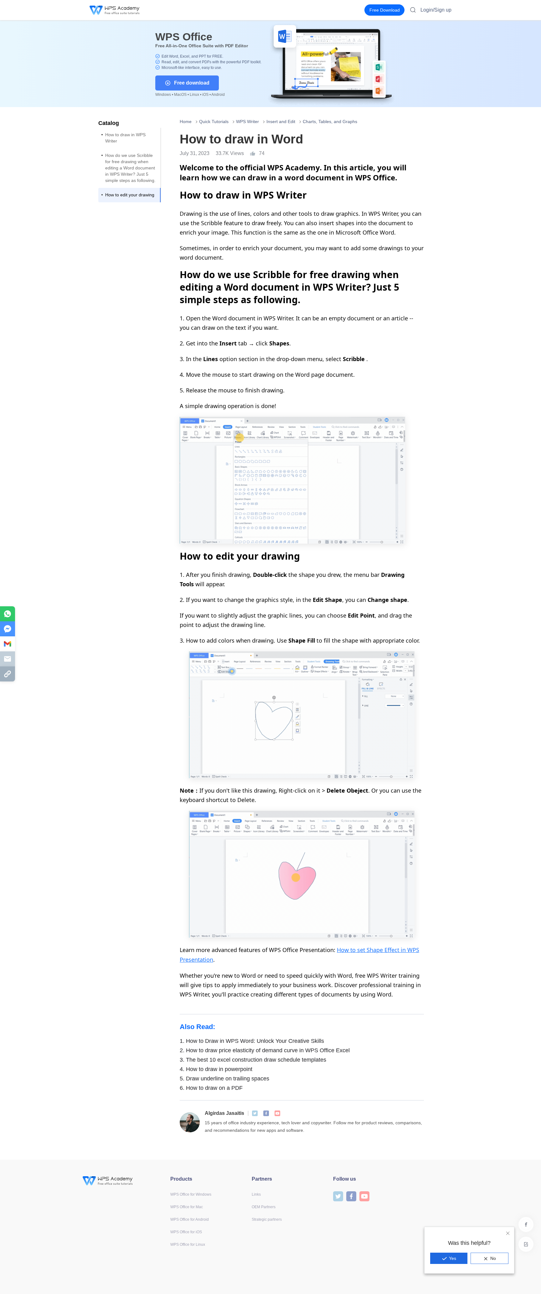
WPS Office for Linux (187, 1244)
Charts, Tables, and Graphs (330, 121)
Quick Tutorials (214, 121)
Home (186, 121)
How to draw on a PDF (211, 1088)
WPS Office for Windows (190, 1194)
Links (256, 1194)
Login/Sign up (435, 10)
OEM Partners (264, 1207)
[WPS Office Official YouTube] (277, 1113)
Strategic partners (267, 1219)
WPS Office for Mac (186, 1207)
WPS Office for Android (189, 1219)
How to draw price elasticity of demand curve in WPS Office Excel (265, 1050)
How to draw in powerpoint (216, 1069)
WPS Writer (247, 121)
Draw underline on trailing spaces (224, 1078)
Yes (452, 1258)
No (493, 1258)
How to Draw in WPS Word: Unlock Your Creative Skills (252, 1041)
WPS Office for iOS (186, 1232)
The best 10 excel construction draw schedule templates (253, 1060)
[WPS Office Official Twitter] (255, 1113)
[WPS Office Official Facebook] (266, 1113)
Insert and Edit (280, 121)
